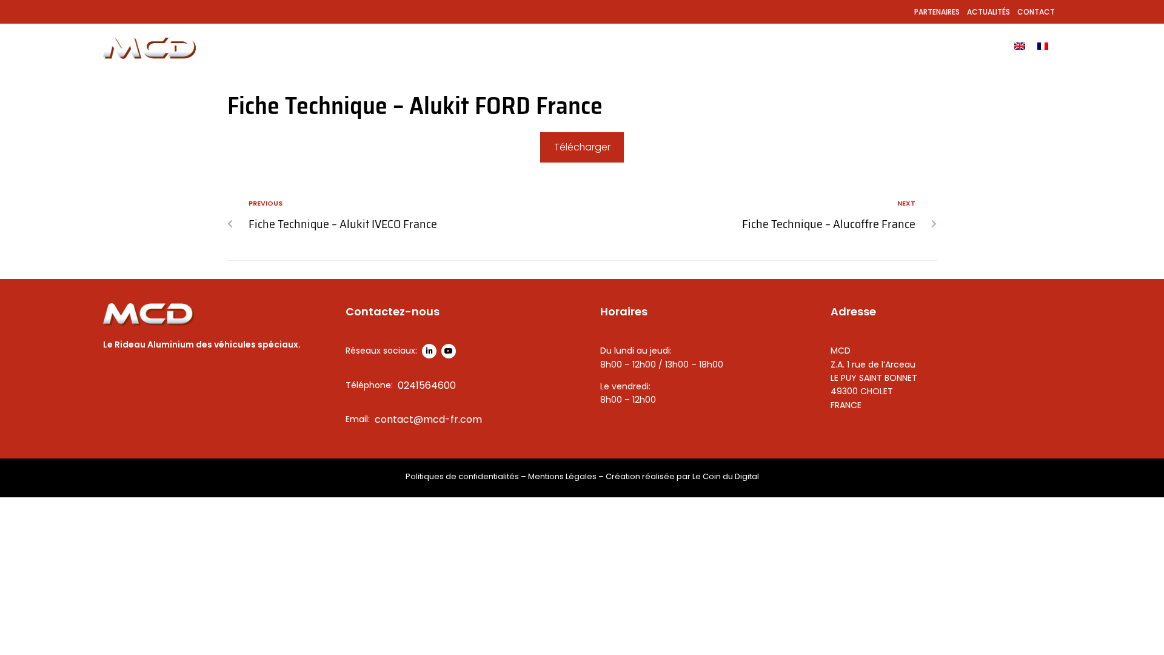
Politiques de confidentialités (462, 476)
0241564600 (427, 385)
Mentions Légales (562, 476)
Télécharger (582, 147)
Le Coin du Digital (725, 476)
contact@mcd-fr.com (428, 419)
